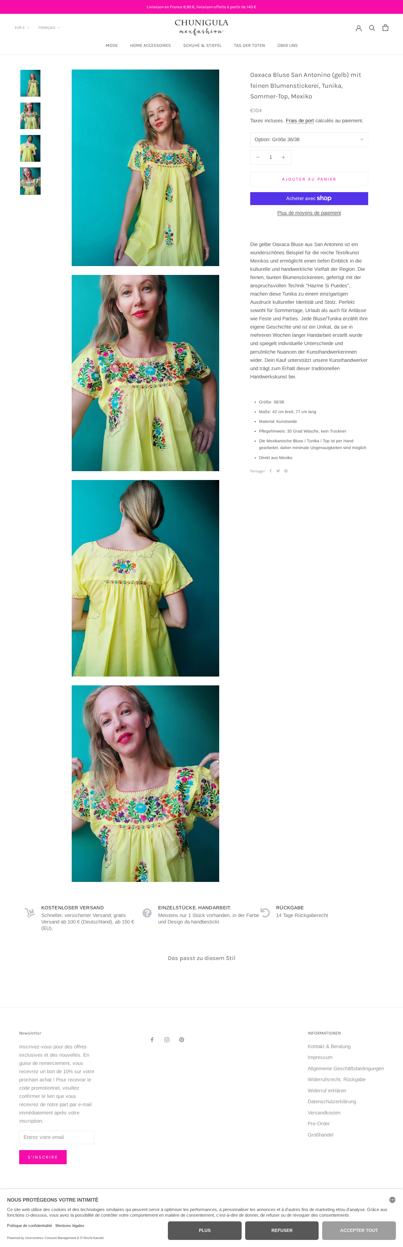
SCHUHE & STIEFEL (202, 45)
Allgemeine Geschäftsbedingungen (346, 1068)
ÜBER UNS (287, 45)
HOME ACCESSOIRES (150, 45)
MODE (112, 45)
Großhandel (320, 1135)
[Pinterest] (286, 471)
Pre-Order (319, 1123)
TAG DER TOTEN (249, 45)
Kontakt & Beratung (329, 1046)
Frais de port (300, 120)
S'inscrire (43, 1157)
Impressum (320, 1057)
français (46, 28)
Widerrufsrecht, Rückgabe (337, 1079)
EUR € (20, 28)
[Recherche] (372, 27)
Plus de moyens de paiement (309, 212)
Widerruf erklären (327, 1090)
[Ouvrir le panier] (385, 27)
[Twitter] (278, 471)
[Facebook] (270, 471)
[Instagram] (166, 1039)
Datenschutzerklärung (332, 1101)
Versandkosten (324, 1113)
